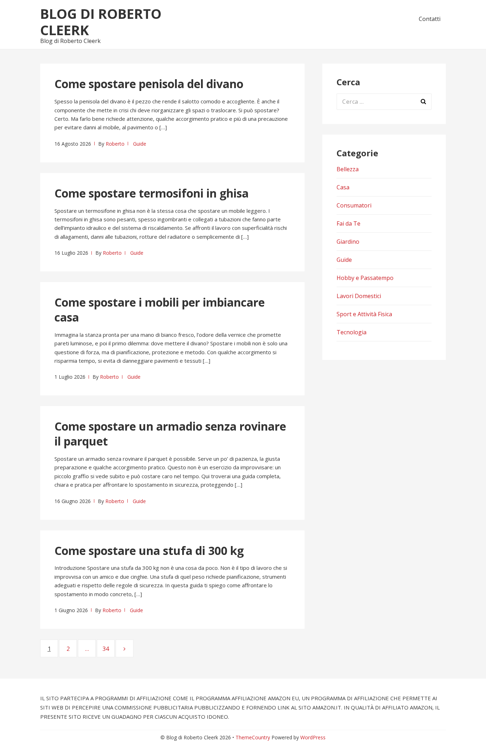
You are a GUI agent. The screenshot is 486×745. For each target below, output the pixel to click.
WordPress (313, 737)
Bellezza (348, 169)
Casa (343, 187)
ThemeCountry (253, 737)
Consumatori (354, 205)
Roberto (115, 143)
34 (108, 649)
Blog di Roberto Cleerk (101, 21)
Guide (139, 143)
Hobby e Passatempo (365, 278)
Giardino (348, 241)
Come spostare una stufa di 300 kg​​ (149, 550)
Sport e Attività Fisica (364, 314)
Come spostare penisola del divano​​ (148, 83)
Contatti (429, 19)
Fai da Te (348, 223)
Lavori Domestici (359, 296)
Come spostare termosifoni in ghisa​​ (151, 193)
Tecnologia (351, 332)
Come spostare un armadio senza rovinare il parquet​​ (170, 434)
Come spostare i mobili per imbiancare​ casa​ (159, 310)
